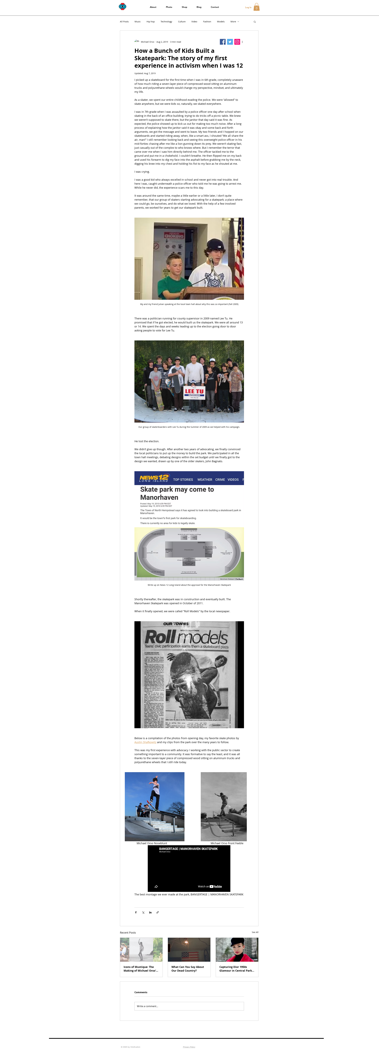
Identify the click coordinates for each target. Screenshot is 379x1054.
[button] (256, 7)
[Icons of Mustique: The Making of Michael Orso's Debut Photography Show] (141, 950)
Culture (182, 21)
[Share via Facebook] (135, 912)
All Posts (124, 21)
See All (255, 932)
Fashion (207, 21)
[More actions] (242, 42)
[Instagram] (237, 42)
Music (138, 21)
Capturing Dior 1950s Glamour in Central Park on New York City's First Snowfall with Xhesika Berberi (235, 968)
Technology (166, 21)
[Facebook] (223, 42)
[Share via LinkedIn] (150, 912)
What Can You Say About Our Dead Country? (187, 968)
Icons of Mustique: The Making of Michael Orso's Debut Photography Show (140, 968)
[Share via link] (157, 912)
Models (221, 21)
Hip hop (151, 21)
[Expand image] (154, 806)
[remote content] (189, 868)
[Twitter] (230, 42)
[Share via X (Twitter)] (143, 912)
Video (194, 21)
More (233, 21)
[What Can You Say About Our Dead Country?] (189, 950)
